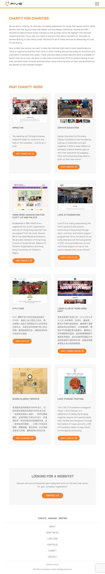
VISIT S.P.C (21, 341)
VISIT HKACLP (22, 260)
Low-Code (52, 538)
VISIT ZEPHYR (67, 167)
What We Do (52, 532)
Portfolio (52, 544)
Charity (52, 550)
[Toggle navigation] (97, 4)
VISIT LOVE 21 (68, 257)
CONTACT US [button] (52, 495)
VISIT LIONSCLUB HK (71, 351)
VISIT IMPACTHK (23, 153)
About (52, 526)
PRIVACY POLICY (52, 564)
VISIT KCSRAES (23, 438)
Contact (52, 556)
